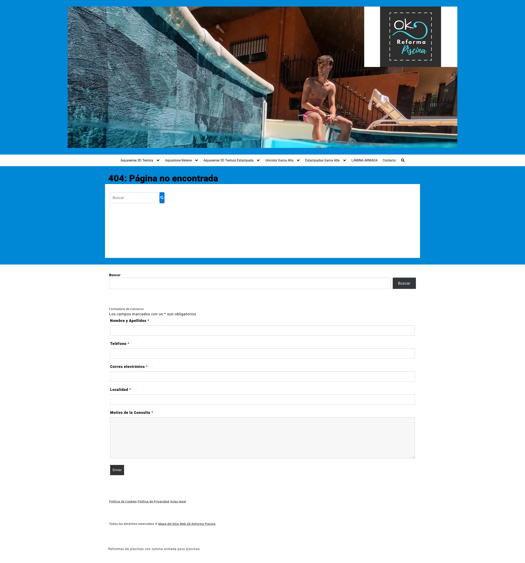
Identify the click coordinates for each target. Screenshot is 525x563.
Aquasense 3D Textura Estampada (228, 160)
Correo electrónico (129, 367)
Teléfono (119, 344)
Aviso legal (178, 501)
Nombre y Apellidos (129, 321)
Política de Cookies (123, 501)
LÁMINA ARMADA (365, 160)
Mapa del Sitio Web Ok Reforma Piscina (187, 523)
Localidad (120, 390)
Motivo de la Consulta (131, 413)
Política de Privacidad (153, 501)
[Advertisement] (289, 221)
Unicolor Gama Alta (279, 160)
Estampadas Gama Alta (322, 160)
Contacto (389, 160)
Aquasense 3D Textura (137, 160)
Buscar (115, 275)
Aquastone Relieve (178, 160)
